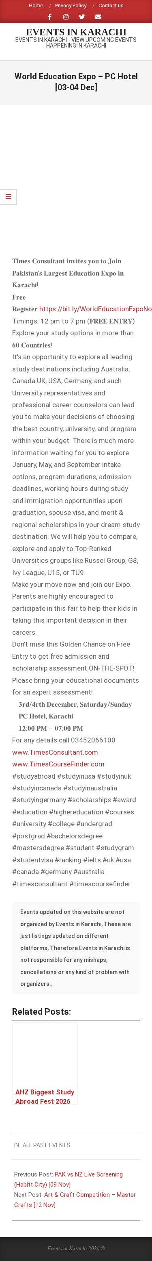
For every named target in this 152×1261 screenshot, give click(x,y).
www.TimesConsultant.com (55, 752)
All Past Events (47, 1145)
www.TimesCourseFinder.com (58, 764)
